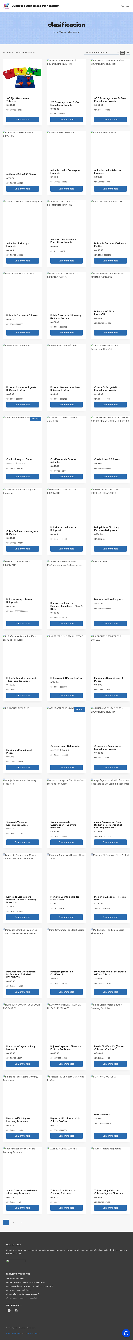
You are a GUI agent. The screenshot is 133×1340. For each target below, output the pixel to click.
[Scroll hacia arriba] (126, 1327)
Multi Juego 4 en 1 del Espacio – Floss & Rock (110, 973)
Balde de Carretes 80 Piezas (22, 315)
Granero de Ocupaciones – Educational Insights (108, 747)
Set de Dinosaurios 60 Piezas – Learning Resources (21, 1192)
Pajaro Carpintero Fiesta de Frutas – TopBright (65, 1048)
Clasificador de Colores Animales (63, 460)
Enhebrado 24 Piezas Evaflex (66, 678)
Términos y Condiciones (32, 1333)
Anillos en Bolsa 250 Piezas (21, 174)
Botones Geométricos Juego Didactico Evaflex (65, 388)
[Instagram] (16, 1310)
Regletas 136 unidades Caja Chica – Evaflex (65, 1120)
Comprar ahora (22, 119)
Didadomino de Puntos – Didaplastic (63, 529)
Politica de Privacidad (14, 1333)
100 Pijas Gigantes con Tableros (18, 99)
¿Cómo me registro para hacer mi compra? (25, 1282)
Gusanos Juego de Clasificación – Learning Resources (63, 824)
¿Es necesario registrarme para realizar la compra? (29, 1286)
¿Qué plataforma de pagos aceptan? (22, 1294)
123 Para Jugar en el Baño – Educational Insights (65, 103)
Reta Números (102, 1114)
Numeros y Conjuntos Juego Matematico (21, 1048)
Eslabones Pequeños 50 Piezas (19, 751)
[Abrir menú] (127, 6)
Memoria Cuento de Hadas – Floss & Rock (65, 898)
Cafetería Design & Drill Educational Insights (107, 388)
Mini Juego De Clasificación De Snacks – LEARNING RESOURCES (21, 974)
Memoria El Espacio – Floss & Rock (110, 898)
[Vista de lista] (128, 53)
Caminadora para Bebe (19, 459)
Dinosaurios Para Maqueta (108, 599)
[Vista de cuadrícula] (122, 53)
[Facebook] (9, 1310)
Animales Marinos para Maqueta (18, 245)
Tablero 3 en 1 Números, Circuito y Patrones (63, 1192)
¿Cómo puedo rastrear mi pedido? (21, 1298)
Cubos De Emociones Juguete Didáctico (22, 532)
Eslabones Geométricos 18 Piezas (108, 679)
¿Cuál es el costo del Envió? (19, 1290)
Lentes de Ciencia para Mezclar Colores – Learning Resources (21, 899)
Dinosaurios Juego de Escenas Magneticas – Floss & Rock (66, 606)
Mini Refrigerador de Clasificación (61, 973)
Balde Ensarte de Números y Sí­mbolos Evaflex (65, 317)
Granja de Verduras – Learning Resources (17, 823)
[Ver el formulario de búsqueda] (121, 6)
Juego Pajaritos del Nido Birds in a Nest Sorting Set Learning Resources (108, 824)
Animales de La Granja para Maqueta (65, 171)
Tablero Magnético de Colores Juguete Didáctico (108, 1192)
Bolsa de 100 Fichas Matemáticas (105, 313)
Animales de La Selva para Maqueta (108, 171)
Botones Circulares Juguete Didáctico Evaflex (21, 388)
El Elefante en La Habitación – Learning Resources (21, 679)
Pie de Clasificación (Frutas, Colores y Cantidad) (109, 1048)
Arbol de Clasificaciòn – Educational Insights (63, 241)
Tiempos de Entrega (15, 1278)
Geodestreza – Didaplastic (64, 746)
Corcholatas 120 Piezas (107, 459)
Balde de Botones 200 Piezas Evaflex (110, 245)
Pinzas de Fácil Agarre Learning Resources (18, 1120)
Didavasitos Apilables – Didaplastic (19, 600)
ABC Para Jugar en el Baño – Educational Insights (110, 99)
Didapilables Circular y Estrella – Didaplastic (106, 529)
